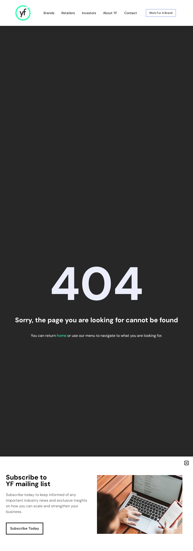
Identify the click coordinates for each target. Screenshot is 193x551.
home (61, 335)
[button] (186, 463)
